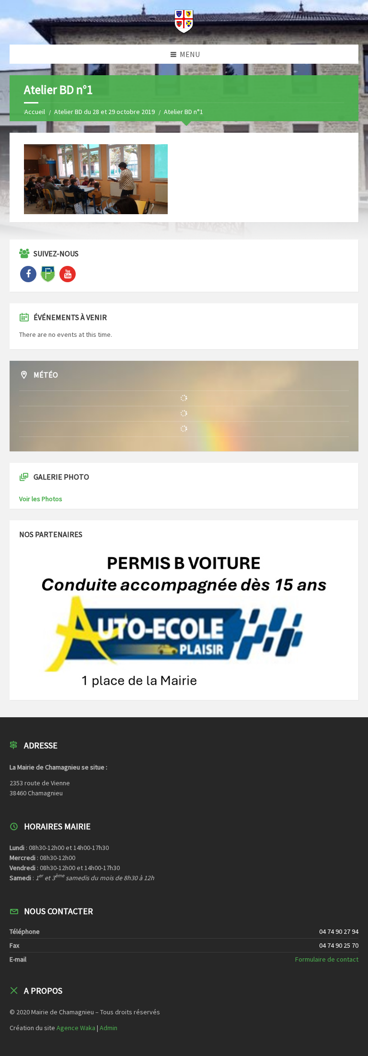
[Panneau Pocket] (48, 274)
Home (32, 111)
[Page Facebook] (28, 274)
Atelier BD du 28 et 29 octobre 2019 (104, 111)
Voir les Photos (40, 498)
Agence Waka (76, 1027)
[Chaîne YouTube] (67, 274)
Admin (108, 1027)
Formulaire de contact (326, 959)
